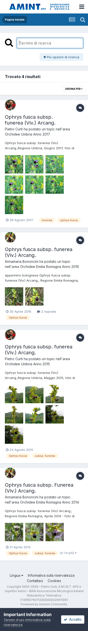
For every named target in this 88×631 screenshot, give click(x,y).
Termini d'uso (14, 620)
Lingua (15, 575)
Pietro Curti (14, 129)
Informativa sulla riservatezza (51, 575)
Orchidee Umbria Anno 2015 (27, 364)
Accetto (74, 619)
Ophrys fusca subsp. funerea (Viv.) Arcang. (30, 120)
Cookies (54, 581)
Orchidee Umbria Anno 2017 (27, 134)
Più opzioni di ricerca (62, 57)
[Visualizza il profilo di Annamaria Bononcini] (10, 237)
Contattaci (35, 581)
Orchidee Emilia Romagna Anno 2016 (49, 266)
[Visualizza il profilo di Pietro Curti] (10, 105)
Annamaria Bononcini (21, 261)
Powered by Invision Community (44, 604)
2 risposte (48, 311)
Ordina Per (73, 88)
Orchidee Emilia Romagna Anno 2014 (49, 502)
